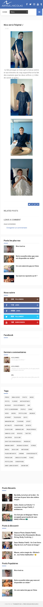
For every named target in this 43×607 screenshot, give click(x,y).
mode (31, 397)
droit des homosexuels (13, 441)
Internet (8, 417)
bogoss (19, 433)
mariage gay (19, 429)
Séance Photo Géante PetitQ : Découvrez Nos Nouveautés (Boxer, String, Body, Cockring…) (27, 535)
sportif (28, 425)
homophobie (18, 425)
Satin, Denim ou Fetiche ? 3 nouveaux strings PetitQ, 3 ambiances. (24, 507)
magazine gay (9, 421)
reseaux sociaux (22, 445)
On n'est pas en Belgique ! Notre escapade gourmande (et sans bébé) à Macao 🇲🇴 (26, 517)
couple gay (9, 429)
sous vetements (19, 405)
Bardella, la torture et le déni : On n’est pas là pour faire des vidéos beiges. (26, 497)
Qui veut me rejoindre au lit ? (26, 276)
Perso (7, 397)
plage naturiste (10, 453)
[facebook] (27, 4)
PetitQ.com (9, 461)
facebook (27, 441)
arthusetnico (25, 401)
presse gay (8, 457)
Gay (29, 405)
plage (31, 457)
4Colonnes (15, 357)
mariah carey (9, 445)
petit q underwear (11, 409)
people (23, 409)
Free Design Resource (30, 604)
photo (24, 397)
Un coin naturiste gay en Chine (27, 266)
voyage (33, 445)
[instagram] (34, 4)
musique (8, 405)
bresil (7, 449)
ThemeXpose (17, 604)
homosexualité (31, 453)
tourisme (20, 421)
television (17, 417)
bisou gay (15, 449)
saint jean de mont (11, 465)
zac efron (8, 437)
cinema (21, 453)
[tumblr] (41, 4)
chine (30, 409)
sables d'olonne (20, 457)
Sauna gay (24, 465)
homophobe (19, 461)
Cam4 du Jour (9, 433)
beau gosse (16, 397)
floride (14, 401)
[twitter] (30, 4)
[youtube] (38, 4)
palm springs (31, 429)
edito (25, 417)
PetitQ (7, 401)
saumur (32, 413)
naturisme (24, 449)
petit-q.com (23, 413)
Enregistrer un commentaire (17, 228)
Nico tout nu (20, 246)
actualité (8, 425)
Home (4, 12)
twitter (28, 433)
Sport (28, 421)
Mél (12, 375)
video (7, 413)
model (13, 413)
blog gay (18, 437)
